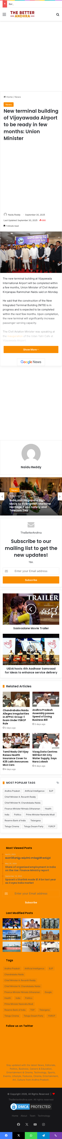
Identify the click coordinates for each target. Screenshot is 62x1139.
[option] (31, 496)
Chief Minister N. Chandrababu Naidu (22, 802)
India (7, 814)
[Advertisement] (31, 55)
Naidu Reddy (14, 214)
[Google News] (31, 362)
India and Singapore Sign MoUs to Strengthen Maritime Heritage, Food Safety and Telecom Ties (30, 505)
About (24, 1115)
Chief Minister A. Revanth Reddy (20, 797)
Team (32, 1115)
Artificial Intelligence (34, 791)
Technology (44, 1115)
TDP (32, 1010)
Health (48, 808)
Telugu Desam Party (33, 826)
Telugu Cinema (12, 826)
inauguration (15, 336)
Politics (17, 814)
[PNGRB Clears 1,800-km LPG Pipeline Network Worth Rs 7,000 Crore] (12, 947)
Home (9, 96)
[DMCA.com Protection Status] (31, 1110)
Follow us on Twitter (19, 1026)
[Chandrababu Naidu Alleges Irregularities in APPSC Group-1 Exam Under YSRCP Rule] (16, 699)
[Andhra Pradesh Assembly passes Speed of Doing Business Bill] (45, 699)
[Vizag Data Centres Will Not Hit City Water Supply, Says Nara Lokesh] (45, 740)
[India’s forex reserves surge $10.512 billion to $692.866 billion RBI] (31, 935)
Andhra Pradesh (12, 791)
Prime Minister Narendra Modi (40, 814)
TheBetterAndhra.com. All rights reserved (31, 1099)
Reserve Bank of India (15, 820)
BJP (51, 791)
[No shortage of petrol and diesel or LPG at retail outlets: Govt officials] (31, 947)
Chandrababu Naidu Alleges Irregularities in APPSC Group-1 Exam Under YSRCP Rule (16, 717)
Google (48, 992)
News (18, 96)
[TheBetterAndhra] (22, 14)
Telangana (35, 820)
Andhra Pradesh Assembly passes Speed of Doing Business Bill (43, 715)
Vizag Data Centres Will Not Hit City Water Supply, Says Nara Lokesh (44, 756)
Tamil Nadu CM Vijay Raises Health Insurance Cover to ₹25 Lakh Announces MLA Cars (15, 758)
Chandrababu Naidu (14, 974)
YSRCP (51, 826)
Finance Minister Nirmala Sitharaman (22, 808)
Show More (30, 349)
